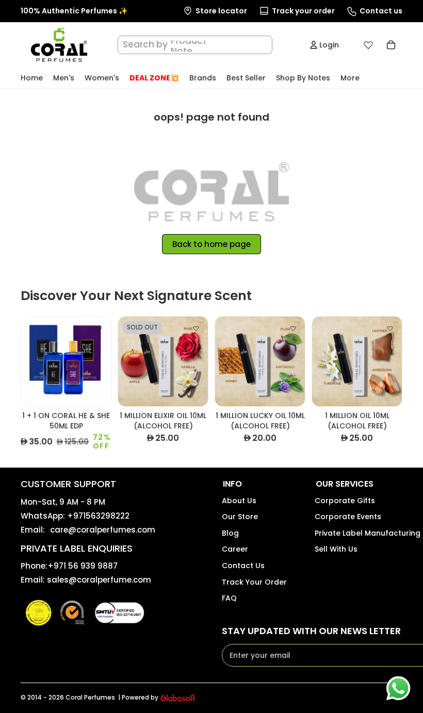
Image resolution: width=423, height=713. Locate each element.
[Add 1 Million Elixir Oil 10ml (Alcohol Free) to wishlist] (196, 328)
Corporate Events (348, 516)
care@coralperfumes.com (102, 529)
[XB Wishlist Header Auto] (368, 45)
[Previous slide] (29, 361)
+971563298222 (98, 515)
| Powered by (138, 697)
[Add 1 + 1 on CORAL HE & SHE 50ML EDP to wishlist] (99, 328)
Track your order (254, 582)
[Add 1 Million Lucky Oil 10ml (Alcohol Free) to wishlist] (293, 328)
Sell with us (336, 549)
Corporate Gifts (345, 500)
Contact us (243, 565)
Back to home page (211, 244)
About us (239, 500)
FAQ (229, 598)
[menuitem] (350, 78)
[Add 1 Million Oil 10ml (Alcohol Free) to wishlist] (390, 328)
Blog (230, 533)
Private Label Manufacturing (367, 533)
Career (235, 549)
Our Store (240, 516)
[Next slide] (103, 361)
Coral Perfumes (90, 697)
